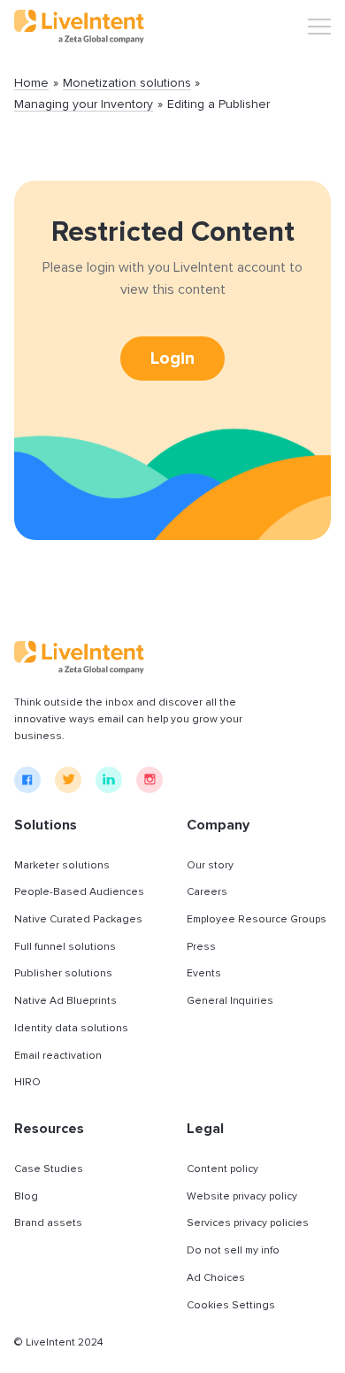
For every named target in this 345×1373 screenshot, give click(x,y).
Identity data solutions (71, 1028)
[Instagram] (149, 780)
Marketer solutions (62, 865)
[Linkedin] (109, 780)
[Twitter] (68, 780)
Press (201, 946)
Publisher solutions (63, 973)
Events (204, 973)
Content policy (222, 1169)
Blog (26, 1196)
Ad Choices (216, 1277)
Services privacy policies (248, 1223)
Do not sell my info (233, 1250)
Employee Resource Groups (256, 919)
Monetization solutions (127, 83)
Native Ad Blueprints (65, 1000)
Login (172, 358)
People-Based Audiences (79, 892)
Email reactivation (58, 1055)
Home (31, 83)
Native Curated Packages (78, 919)
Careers (207, 892)
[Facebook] (27, 780)
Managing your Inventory (83, 105)
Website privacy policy (242, 1196)
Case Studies (48, 1169)
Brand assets (48, 1223)
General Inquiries (230, 1000)
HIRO (27, 1082)
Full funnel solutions (65, 946)
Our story (210, 865)
